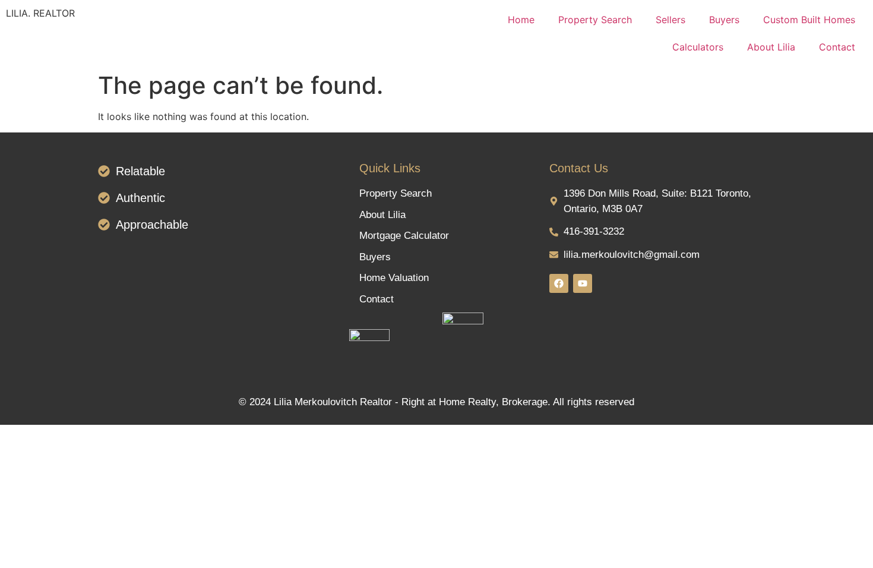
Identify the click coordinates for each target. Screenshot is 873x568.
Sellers (670, 20)
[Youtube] (582, 283)
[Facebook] (558, 283)
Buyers (724, 20)
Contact (837, 47)
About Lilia (771, 47)
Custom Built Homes (809, 20)
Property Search (595, 20)
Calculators (697, 47)
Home (521, 20)
